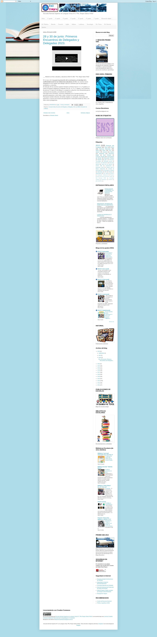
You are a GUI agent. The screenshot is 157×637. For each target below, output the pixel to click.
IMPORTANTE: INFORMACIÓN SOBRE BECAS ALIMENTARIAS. (105, 204)
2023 (98, 351)
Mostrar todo (111, 321)
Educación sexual (108, 161)
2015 (97, 150)
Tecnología (90, 24)
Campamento (108, 165)
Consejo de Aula (52, 106)
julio (100, 355)
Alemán (53, 24)
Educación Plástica (109, 158)
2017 (98, 372)
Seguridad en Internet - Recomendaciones (102, 583)
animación (101, 153)
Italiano (74, 24)
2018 (98, 370)
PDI (105, 171)
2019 (98, 368)
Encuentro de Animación (101, 162)
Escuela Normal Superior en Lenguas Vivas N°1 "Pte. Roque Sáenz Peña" (74, 616)
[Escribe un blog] (77, 105)
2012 (106, 147)
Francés (60, 24)
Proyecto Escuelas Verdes (106, 176)
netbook (110, 179)
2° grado (57, 18)
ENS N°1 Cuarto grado (103, 294)
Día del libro (108, 488)
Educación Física (100, 167)
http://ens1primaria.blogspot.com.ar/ (64, 619)
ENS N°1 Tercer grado (103, 269)
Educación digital (106, 18)
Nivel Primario (107, 155)
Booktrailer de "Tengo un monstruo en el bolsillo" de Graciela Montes (109, 523)
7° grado (96, 18)
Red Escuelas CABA (101, 177)
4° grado (73, 18)
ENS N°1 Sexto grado (103, 251)
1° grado (49, 18)
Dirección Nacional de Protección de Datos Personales (105, 588)
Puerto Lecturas (102, 501)
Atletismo (112, 173)
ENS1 (104, 150)
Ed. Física (98, 24)
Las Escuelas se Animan (108, 170)
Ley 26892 (77, 106)
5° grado (80, 18)
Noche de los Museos (107, 164)
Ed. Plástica (45, 24)
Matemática (100, 171)
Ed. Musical (107, 24)
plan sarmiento (99, 180)
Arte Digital (105, 173)
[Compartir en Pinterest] (82, 105)
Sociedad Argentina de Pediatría (105, 585)
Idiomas (105, 152)
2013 (98, 145)
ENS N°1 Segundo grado (104, 310)
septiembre (101, 353)
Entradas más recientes (49, 112)
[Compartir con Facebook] (80, 105)
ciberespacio (98, 173)
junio (100, 357)
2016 (98, 374)
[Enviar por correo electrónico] (75, 105)
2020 (98, 366)
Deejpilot (100, 623)
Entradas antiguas (85, 112)
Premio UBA (99, 165)
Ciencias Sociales (100, 156)
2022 (98, 363)
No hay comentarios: (65, 104)
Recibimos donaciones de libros (108, 471)
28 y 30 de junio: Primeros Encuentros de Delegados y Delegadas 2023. (61, 40)
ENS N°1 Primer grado (103, 279)
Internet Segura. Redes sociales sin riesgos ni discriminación (105, 591)
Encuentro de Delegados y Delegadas (64, 106)
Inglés (67, 24)
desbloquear (104, 179)
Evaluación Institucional (102, 174)
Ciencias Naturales (105, 149)
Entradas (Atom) (54, 115)
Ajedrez (44, 27)
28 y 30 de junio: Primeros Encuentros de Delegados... (106, 360)
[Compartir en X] (78, 105)
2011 (110, 150)
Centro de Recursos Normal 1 (104, 601)
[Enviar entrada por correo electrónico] (72, 104)
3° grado (65, 18)
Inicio (43, 18)
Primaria (110, 171)
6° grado (88, 18)
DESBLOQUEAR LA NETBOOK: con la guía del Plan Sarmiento (109, 191)
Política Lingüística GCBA (103, 603)
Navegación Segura (102, 593)
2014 (112, 147)
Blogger (78, 625)
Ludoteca (81, 24)
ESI (74, 106)
